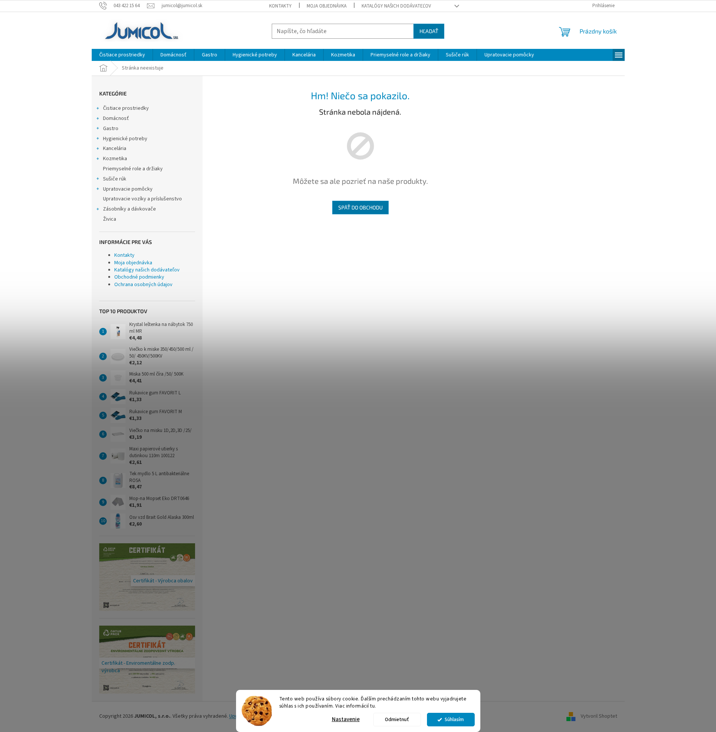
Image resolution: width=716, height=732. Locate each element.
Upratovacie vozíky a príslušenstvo (142, 199)
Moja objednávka (327, 6)
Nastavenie (346, 719)
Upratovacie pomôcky (128, 189)
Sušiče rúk (114, 179)
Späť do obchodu (360, 207)
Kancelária (114, 148)
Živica (109, 219)
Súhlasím (454, 719)
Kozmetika (115, 158)
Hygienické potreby (125, 138)
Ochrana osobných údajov (143, 284)
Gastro (110, 128)
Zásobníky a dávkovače (129, 209)
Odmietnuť (397, 719)
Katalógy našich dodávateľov (396, 6)
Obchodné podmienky (139, 277)
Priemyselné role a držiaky (133, 169)
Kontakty (280, 6)
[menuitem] (122, 55)
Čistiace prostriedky (126, 108)
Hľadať (428, 31)
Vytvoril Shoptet (599, 716)
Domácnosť (116, 118)
